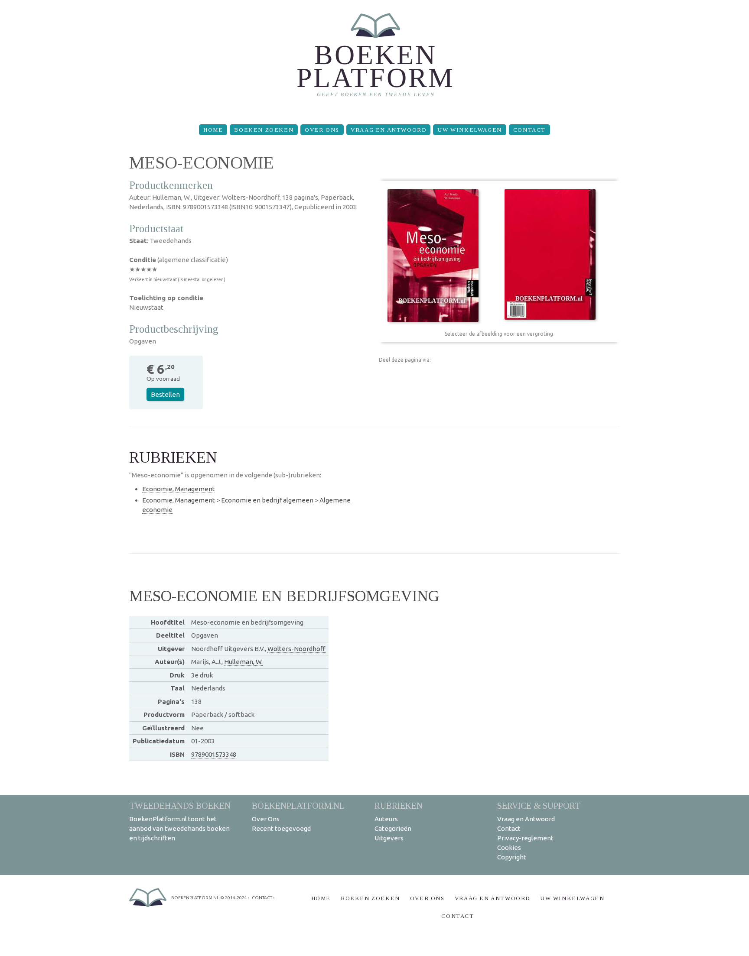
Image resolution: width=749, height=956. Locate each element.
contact (262, 897)
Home (213, 129)
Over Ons (322, 129)
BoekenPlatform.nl (298, 805)
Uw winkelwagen (469, 129)
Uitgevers (389, 838)
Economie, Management (178, 489)
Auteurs (386, 819)
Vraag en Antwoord (388, 129)
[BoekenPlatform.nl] (375, 58)
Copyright (511, 857)
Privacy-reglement (525, 838)
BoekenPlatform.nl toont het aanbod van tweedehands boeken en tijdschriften (179, 828)
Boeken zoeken (263, 129)
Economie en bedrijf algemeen (267, 500)
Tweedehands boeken (180, 805)
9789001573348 (213, 754)
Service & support (538, 805)
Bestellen (165, 394)
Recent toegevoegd (281, 828)
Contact (529, 129)
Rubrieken (398, 805)
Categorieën (392, 828)
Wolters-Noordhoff (296, 648)
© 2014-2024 (233, 897)
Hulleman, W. (243, 661)
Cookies (509, 847)
